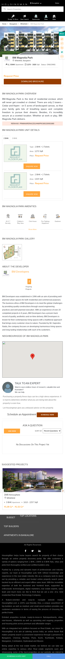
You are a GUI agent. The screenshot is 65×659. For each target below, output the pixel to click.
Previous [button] (2, 490)
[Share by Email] (62, 56)
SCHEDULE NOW (47, 415)
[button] (32, 356)
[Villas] (54, 14)
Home (57, 3)
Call (49, 656)
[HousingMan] (14, 4)
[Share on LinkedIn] (62, 47)
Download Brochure (32, 81)
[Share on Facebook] (62, 43)
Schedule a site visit (16, 656)
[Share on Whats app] (62, 52)
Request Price (11, 76)
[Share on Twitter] (62, 39)
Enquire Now (32, 166)
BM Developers (20, 271)
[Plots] (46, 14)
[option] (12, 252)
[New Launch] (25, 14)
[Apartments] (36, 14)
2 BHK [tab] (6, 138)
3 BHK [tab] (14, 138)
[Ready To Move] (13, 14)
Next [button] (62, 490)
